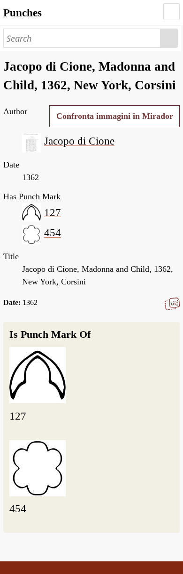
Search (169, 38)
